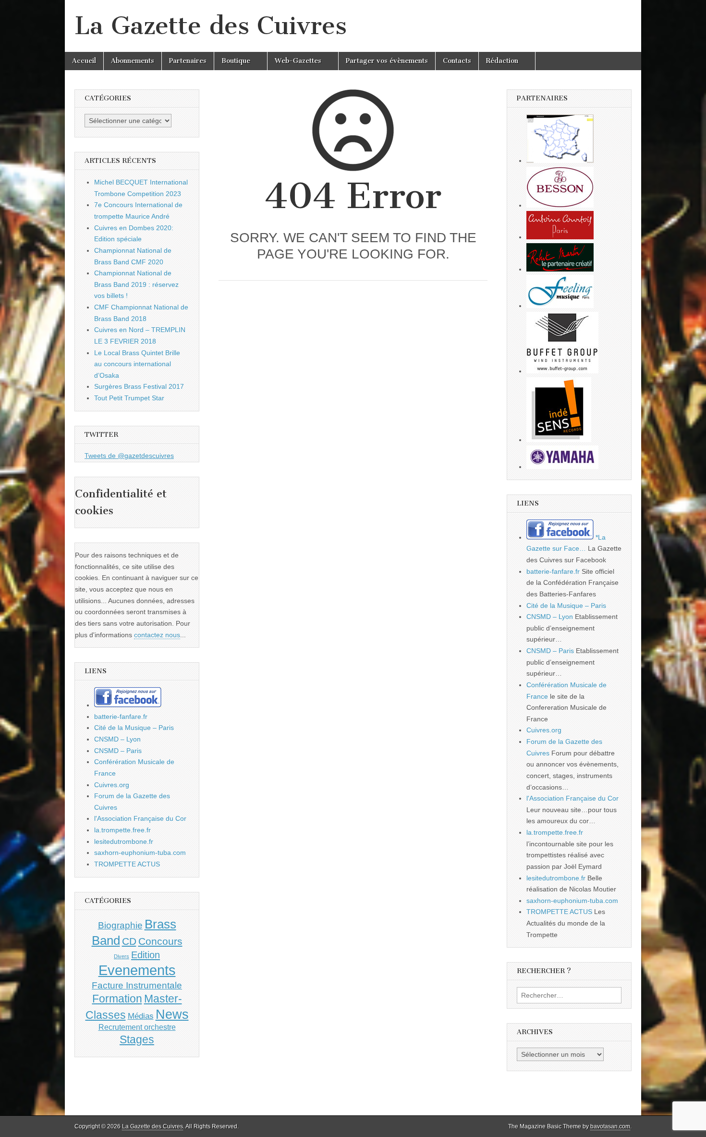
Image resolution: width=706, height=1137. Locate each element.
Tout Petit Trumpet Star (129, 398)
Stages (137, 1039)
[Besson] (560, 205)
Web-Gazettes (298, 61)
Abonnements (132, 61)
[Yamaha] (562, 466)
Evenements (137, 970)
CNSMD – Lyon (117, 739)
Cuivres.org (111, 785)
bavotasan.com (610, 1126)
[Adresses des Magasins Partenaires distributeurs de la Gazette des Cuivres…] (560, 160)
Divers (121, 956)
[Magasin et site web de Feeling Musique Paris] (560, 305)
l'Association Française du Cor (140, 818)
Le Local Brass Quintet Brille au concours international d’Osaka (137, 364)
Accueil (84, 61)
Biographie (120, 925)
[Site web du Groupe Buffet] (562, 371)
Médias (141, 1016)
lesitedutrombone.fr (123, 841)
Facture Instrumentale (137, 985)
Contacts (457, 61)
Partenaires (188, 61)
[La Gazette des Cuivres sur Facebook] (127, 705)
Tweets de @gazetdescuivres (129, 455)
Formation (117, 999)
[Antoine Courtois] (560, 237)
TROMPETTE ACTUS (127, 864)
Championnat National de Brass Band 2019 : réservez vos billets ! (136, 284)
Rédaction (502, 61)
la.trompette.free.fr (122, 830)
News (172, 1014)
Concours (160, 941)
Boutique (235, 61)
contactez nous (157, 635)
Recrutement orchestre (137, 1027)
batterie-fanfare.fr (120, 716)
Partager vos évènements (387, 61)
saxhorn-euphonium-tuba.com (140, 852)
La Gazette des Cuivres (210, 25)
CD (129, 941)
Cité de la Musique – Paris (134, 727)
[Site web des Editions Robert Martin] (560, 269)
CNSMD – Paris (118, 750)
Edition (145, 955)
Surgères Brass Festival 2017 (139, 386)
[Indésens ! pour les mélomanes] (558, 440)
